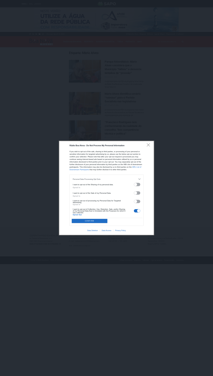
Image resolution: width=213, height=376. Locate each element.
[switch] (137, 184)
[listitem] (106, 179)
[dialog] (106, 188)
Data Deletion (92, 230)
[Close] (149, 145)
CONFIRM (89, 221)
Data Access (106, 230)
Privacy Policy (120, 230)
